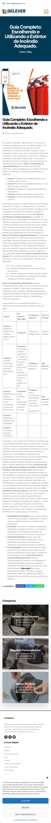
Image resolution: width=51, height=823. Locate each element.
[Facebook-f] (6, 737)
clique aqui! (26, 568)
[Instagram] (10, 737)
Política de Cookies (20, 820)
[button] (47, 777)
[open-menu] (46, 11)
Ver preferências (25, 814)
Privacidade (33, 820)
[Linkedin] (14, 737)
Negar (25, 808)
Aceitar (25, 801)
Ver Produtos (25, 622)
